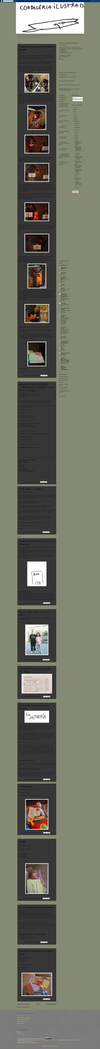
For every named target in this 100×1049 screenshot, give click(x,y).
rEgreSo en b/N (63, 337)
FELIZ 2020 (63, 273)
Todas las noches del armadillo (65, 308)
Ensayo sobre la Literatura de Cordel (24, 1017)
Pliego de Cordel (20, 1015)
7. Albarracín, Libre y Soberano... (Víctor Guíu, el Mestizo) (64, 143)
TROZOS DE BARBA (65, 353)
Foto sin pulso (63, 336)
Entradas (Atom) (26, 1007)
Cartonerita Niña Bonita (63, 376)
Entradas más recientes (23, 1004)
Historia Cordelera (20, 1023)
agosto (76, 129)
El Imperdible (63, 267)
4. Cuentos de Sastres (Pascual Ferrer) (63, 126)
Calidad (22, 841)
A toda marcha (25, 786)
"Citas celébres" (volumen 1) (31, 488)
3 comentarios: (36, 375)
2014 (74, 115)
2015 (74, 113)
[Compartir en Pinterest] (47, 375)
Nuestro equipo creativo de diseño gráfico (78, 162)
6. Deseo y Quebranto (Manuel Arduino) (63, 137)
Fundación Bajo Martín (63, 380)
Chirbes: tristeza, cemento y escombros (65, 311)
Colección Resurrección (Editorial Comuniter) (65, 359)
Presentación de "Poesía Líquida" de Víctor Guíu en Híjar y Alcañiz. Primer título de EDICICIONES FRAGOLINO (65, 320)
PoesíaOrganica (63, 354)
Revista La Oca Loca (63, 389)
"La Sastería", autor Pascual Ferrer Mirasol (78, 170)
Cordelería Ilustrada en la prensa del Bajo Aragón (78, 166)
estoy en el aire (64, 272)
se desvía (62, 284)
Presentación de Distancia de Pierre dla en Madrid (65, 362)
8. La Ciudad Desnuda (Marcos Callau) (63, 149)
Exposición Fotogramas (65, 304)
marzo (76, 139)
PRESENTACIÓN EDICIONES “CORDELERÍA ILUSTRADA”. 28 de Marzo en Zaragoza (36, 387)
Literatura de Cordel (21, 1021)
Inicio (38, 1004)
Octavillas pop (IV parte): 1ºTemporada (65, 290)
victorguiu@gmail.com (23, 469)
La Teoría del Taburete (63, 387)
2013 (74, 117)
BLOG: (62, 348)
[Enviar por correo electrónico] (41, 375)
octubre (76, 125)
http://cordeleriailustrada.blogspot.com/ (29, 447)
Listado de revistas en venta (64, 280)
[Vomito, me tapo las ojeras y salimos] (65, 342)
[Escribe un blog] (42, 375)
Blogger (57, 1046)
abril (76, 137)
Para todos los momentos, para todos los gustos (77, 183)
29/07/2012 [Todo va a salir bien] (65, 344)
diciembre (77, 121)
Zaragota (62, 288)
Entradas (75, 98)
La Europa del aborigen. (63, 327)
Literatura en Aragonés (63, 316)
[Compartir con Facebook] (45, 375)
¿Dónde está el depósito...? (63, 278)
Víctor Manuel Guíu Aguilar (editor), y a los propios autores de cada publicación (41, 1040)
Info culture (61, 382)
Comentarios (76, 100)
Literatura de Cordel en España (23, 1019)
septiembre (77, 127)
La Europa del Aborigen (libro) (63, 385)
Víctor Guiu (21, 1032)
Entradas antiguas (51, 1004)
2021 (74, 107)
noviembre (77, 123)
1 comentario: (35, 481)
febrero (76, 187)
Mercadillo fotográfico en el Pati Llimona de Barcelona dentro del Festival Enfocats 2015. (65, 331)
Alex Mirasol (63, 303)
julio (76, 131)
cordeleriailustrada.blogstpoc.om (32, 1042)
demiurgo (62, 349)
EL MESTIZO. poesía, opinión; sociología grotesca (64, 295)
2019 (74, 109)
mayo (76, 135)
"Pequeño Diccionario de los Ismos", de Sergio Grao (78, 158)
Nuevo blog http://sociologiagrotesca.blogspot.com (65, 298)
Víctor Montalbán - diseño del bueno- (64, 391)
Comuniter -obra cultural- (64, 378)
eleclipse (62, 268)
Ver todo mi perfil (20, 1034)
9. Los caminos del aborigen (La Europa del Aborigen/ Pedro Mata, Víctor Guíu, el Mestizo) (64, 156)
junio (76, 133)
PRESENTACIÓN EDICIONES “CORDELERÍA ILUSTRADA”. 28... (78, 149)
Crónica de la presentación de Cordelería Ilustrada (77, 143)
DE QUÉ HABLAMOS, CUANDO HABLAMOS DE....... (65, 367)
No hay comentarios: (37, 532)
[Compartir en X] (44, 375)
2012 (74, 119)
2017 (74, 111)
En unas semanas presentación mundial (36, 907)
